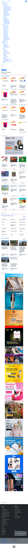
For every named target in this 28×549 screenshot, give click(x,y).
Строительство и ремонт (5, 519)
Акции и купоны (5, 76)
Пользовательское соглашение (5, 541)
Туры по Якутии (5, 238)
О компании (3, 531)
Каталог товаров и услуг (7, 215)
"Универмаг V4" (3, 539)
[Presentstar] (14, 355)
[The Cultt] (14, 282)
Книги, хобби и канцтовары (6, 512)
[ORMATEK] (14, 445)
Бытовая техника (4, 509)
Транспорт (3, 525)
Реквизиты (3, 533)
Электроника (4, 528)
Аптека (3, 507)
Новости (16, 515)
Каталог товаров (17, 510)
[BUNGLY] (14, 409)
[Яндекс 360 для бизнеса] (14, 145)
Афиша (16, 513)
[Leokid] (14, 427)
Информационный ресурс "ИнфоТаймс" (21, 533)
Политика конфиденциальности (5, 542)
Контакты (3, 534)
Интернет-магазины (18, 512)
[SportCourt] (14, 300)
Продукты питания (4, 516)
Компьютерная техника (5, 513)
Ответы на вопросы (18, 516)
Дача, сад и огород (4, 510)
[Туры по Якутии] (24, 239)
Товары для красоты (5, 523)
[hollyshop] (14, 391)
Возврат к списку (4, 212)
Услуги (3, 526)
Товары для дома (4, 522)
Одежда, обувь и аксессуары (6, 515)
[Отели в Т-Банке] (14, 373)
